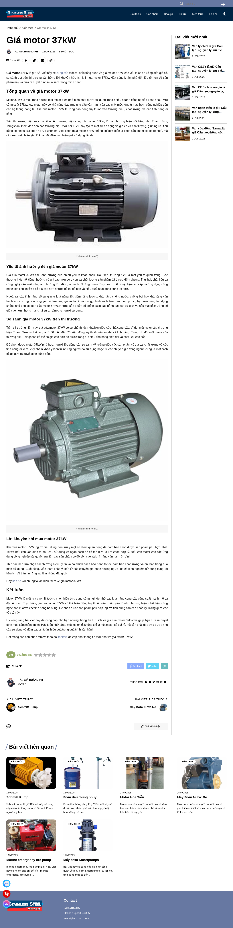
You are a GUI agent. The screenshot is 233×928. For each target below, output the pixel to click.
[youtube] (165, 682)
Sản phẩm (152, 13)
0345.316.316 (72, 907)
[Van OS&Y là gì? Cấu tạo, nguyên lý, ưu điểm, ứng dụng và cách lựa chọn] (182, 72)
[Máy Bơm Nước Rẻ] (202, 773)
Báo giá (168, 13)
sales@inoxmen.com (76, 918)
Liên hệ (213, 13)
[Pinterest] (157, 682)
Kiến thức (198, 13)
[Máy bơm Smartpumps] (88, 835)
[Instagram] (161, 682)
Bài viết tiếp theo (149, 699)
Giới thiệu (135, 13)
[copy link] (51, 60)
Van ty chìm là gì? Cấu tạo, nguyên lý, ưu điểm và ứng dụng (208, 50)
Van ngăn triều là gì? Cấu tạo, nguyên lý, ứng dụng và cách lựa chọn (209, 111)
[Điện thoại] (6, 894)
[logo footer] (32, 906)
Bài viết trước (22, 699)
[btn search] (223, 5)
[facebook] (146, 682)
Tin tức (182, 13)
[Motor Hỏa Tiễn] (145, 773)
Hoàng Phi (31, 51)
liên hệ (16, 581)
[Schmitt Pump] (31, 773)
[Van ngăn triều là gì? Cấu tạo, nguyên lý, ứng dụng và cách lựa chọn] (182, 113)
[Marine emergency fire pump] (31, 835)
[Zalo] (6, 883)
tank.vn (63, 637)
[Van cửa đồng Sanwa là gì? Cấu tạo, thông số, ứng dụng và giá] (182, 134)
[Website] (150, 682)
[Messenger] (6, 904)
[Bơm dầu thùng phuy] (88, 773)
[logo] (20, 18)
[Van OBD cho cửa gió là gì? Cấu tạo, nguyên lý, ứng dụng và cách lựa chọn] (182, 92)
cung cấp (62, 72)
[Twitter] (154, 682)
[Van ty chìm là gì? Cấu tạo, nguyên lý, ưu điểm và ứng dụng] (182, 51)
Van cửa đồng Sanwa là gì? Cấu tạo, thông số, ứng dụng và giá (208, 132)
